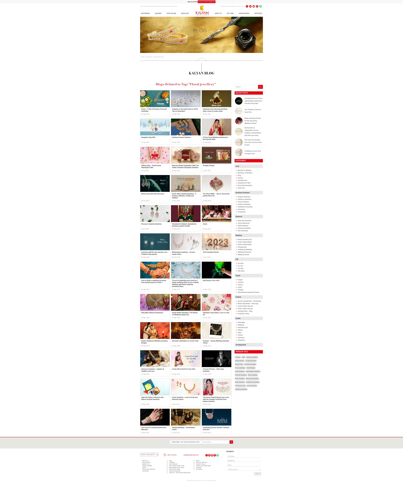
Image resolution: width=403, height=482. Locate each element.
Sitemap (198, 467)
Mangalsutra (242, 247)
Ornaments (242, 212)
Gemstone (241, 209)
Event (240, 287)
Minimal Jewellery (244, 228)
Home (142, 57)
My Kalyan (143, 6)
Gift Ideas (241, 271)
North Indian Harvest (245, 309)
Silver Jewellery (243, 202)
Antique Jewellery (244, 197)
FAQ (170, 460)
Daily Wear (241, 322)
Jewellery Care (243, 327)
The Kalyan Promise (148, 469)
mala (243, 357)
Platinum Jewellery (244, 199)
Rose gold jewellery (252, 378)
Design (240, 280)
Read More (155, 112)
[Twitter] (250, 6)
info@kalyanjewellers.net (191, 455)
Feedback (234, 6)
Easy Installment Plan (176, 465)
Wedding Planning (244, 252)
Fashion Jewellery (244, 204)
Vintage (240, 290)
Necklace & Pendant (245, 173)
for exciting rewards (207, 2)
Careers (172, 462)
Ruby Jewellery (240, 382)
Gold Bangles (251, 368)
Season (240, 285)
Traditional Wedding (245, 249)
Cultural (240, 282)
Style (239, 332)
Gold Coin (241, 188)
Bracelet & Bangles (244, 170)
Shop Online (171, 13)
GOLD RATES (164, 6)
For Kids (241, 263)
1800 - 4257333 (171, 455)
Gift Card (230, 13)
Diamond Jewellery (244, 221)
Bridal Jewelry (239, 361)
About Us (218, 13)
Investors (258, 13)
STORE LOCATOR (225, 6)
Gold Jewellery (240, 371)
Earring (240, 178)
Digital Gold (173, 6)
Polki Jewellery (243, 226)
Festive (240, 335)
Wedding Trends (243, 255)
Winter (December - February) (248, 304)
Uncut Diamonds (244, 223)
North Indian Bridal (244, 244)
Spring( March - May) (245, 311)
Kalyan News (156, 6)
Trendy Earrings (240, 386)
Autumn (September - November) (249, 301)
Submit (258, 473)
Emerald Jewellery (250, 364)
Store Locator (147, 465)
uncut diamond (252, 386)
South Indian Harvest (245, 306)
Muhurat (158, 13)
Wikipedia (199, 469)
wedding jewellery (241, 389)
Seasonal (241, 337)
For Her (240, 266)
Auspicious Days (243, 314)
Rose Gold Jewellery (245, 185)
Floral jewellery (240, 368)
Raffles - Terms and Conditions (179, 472)
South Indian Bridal (245, 242)
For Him (240, 268)
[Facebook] (247, 6)
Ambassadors (244, 13)
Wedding (241, 325)
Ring (239, 175)
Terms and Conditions (203, 465)
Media (149, 6)
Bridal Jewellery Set (245, 239)
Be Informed (173, 464)
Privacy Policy (201, 464)
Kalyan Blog (149, 57)
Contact (240, 6)
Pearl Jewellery (252, 375)
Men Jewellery (243, 231)
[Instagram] (257, 6)
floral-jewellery (159, 57)
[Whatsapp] (260, 6)
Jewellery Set (242, 180)
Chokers (237, 357)
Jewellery (185, 13)
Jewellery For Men (244, 183)
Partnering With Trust (176, 467)
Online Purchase (174, 471)
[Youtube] (254, 6)
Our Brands (145, 13)
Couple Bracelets (251, 361)
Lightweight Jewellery (253, 371)
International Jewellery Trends (248, 292)
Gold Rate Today (174, 469)
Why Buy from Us (201, 462)
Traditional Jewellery (245, 207)
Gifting (240, 330)
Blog (197, 460)
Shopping (241, 340)
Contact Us (146, 464)
